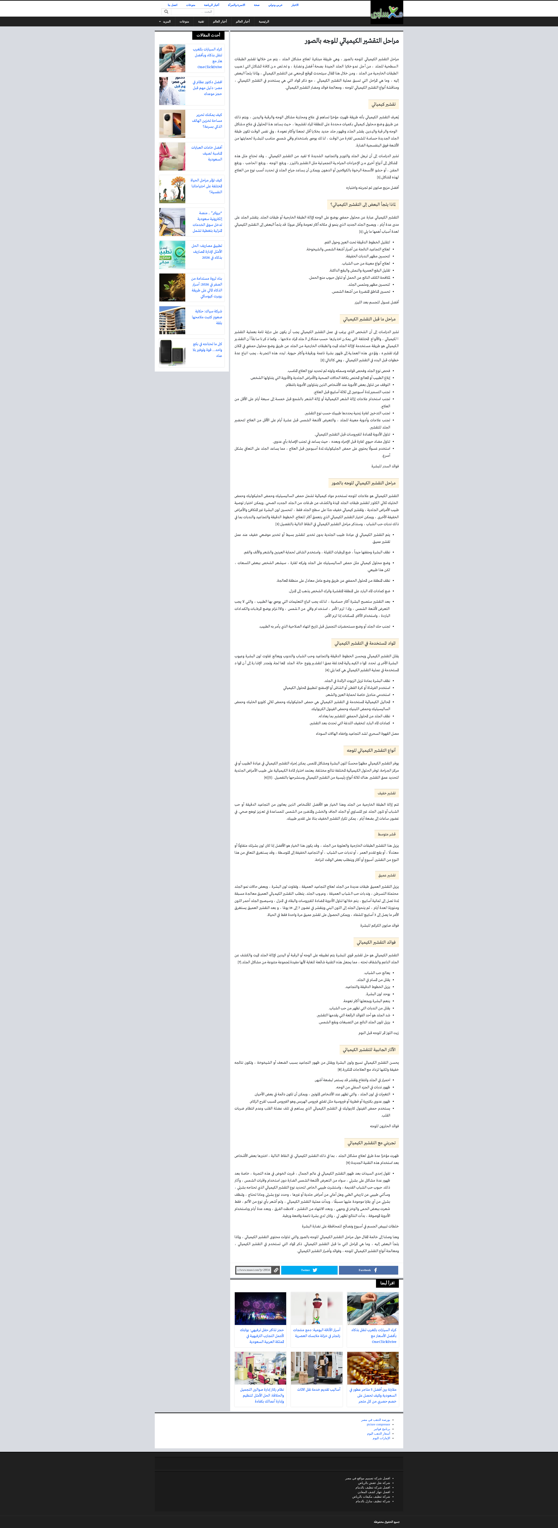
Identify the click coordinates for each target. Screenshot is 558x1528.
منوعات (190, 5)
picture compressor (378, 1424)
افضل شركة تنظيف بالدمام (373, 1487)
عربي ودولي (275, 5)
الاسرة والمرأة (236, 5)
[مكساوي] (387, 12)
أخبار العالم (243, 21)
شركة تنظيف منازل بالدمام (373, 1501)
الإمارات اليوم (381, 1438)
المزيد (167, 21)
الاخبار (295, 5)
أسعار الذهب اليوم (378, 1433)
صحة (257, 5)
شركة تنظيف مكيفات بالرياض (371, 1496)
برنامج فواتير (382, 1429)
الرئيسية (264, 21)
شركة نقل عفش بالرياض (374, 1483)
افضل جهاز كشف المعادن (374, 1492)
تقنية (201, 21)
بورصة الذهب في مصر (375, 1419)
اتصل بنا (172, 5)
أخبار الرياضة (211, 5)
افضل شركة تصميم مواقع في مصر (367, 1478)
